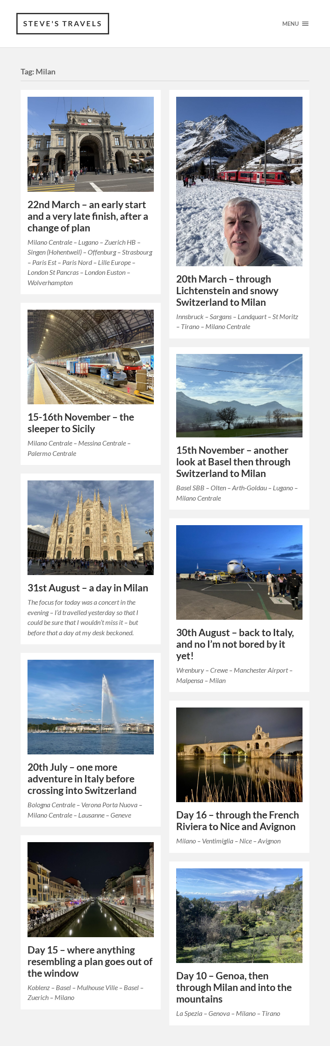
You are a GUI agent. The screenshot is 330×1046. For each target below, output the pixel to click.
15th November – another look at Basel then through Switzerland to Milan (233, 461)
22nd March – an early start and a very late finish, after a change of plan (88, 216)
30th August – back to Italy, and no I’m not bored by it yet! (235, 644)
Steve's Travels (62, 23)
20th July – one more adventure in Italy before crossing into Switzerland (82, 778)
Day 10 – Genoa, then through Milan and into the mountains (234, 987)
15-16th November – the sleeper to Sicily (81, 422)
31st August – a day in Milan (88, 588)
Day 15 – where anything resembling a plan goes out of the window (90, 961)
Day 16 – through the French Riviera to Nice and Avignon (237, 820)
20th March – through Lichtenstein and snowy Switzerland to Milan (227, 290)
